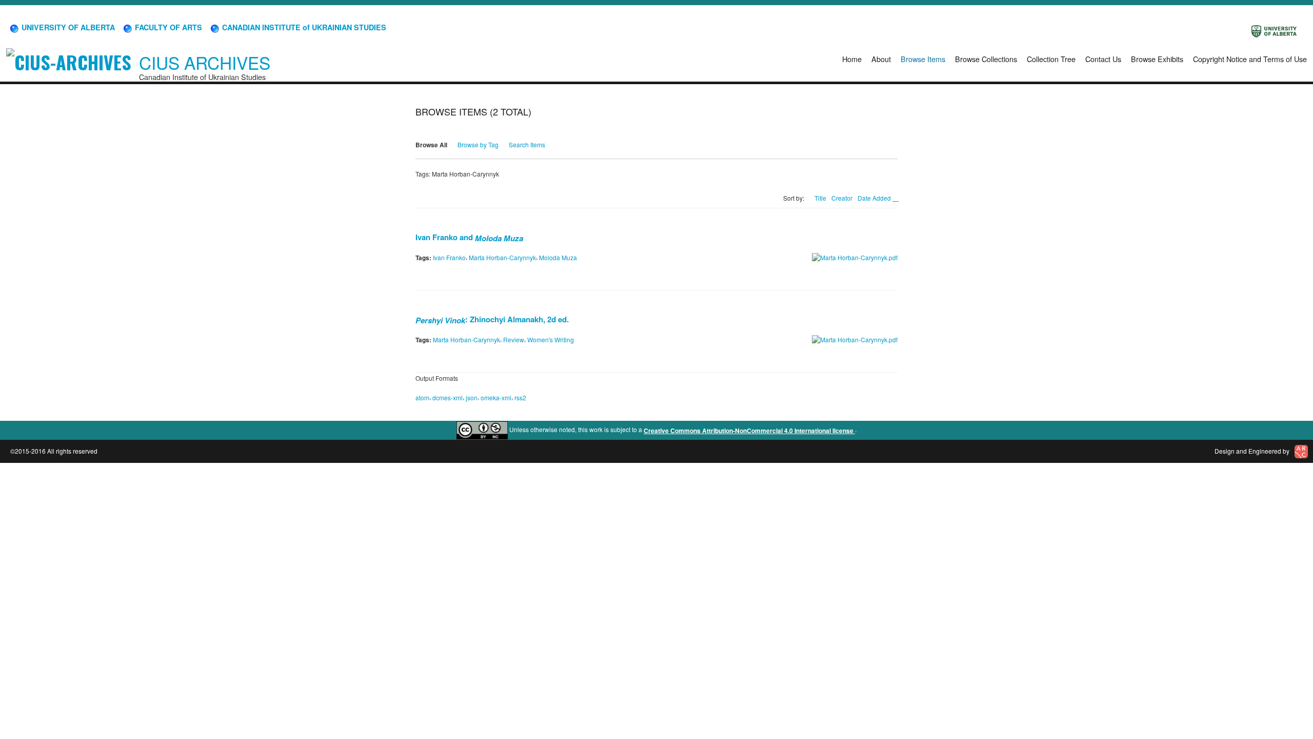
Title (820, 197)
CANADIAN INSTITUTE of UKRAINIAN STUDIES (303, 27)
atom (422, 397)
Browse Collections (986, 58)
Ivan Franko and (469, 237)
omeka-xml (496, 397)
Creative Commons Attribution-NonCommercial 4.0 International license (749, 430)
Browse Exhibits (1157, 58)
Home (852, 58)
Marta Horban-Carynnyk (502, 257)
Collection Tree (1051, 58)
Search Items (527, 144)
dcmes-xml (447, 397)
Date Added (875, 197)
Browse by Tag (478, 144)
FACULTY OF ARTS (167, 27)
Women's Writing (550, 339)
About (881, 58)
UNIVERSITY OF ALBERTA (67, 27)
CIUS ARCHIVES (204, 62)
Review (513, 339)
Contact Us (1103, 58)
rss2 (520, 397)
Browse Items (923, 58)
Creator (841, 197)
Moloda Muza (558, 257)
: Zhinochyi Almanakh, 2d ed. (492, 319)
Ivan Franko (449, 257)
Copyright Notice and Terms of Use (1250, 58)
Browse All (431, 144)
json (472, 397)
